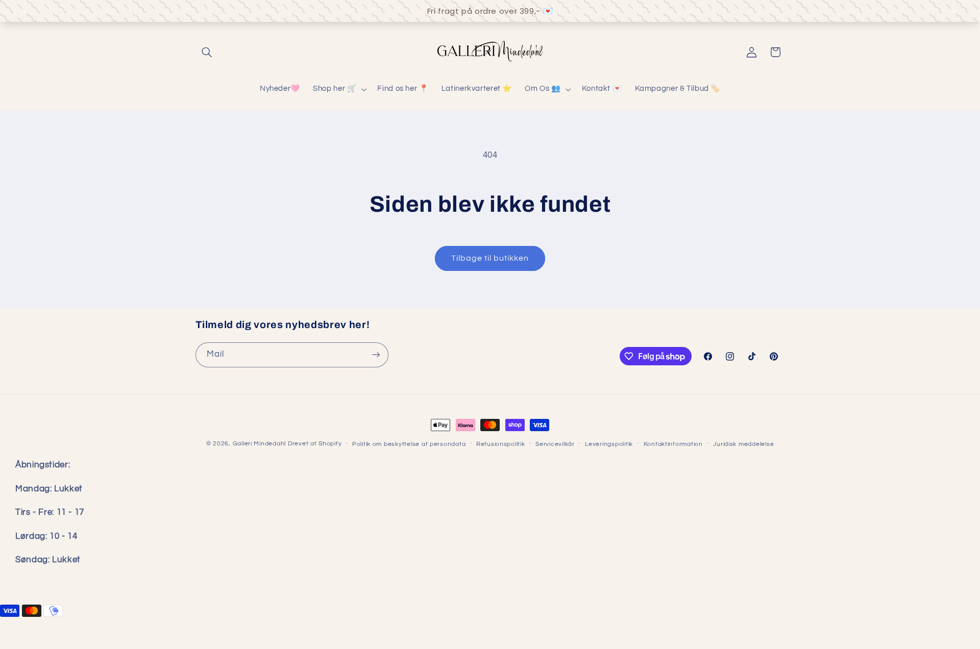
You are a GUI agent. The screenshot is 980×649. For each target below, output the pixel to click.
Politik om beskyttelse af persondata (408, 444)
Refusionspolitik (500, 444)
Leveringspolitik (609, 444)
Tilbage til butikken (490, 258)
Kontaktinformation (673, 444)
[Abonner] (375, 354)
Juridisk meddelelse (743, 444)
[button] (207, 52)
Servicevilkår (555, 444)
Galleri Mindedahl (259, 443)
